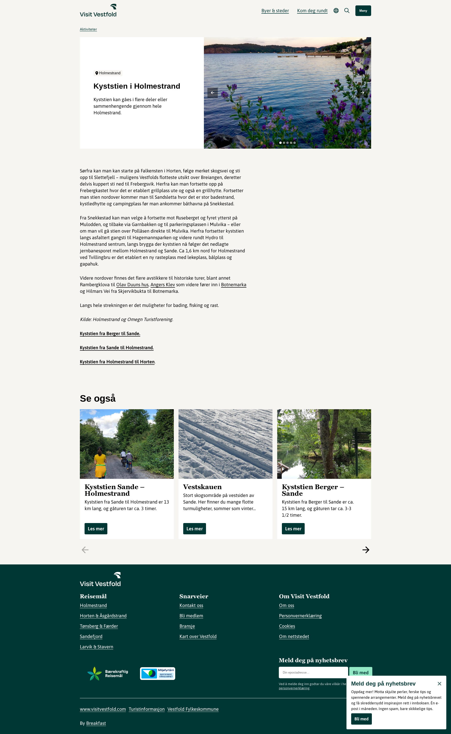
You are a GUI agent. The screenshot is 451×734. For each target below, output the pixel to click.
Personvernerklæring (300, 615)
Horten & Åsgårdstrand (103, 615)
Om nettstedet (294, 636)
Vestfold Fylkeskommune (193, 709)
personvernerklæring (294, 688)
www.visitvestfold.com (103, 709)
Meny (363, 10)
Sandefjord (91, 636)
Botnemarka (233, 284)
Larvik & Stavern (96, 646)
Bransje (187, 626)
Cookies (287, 626)
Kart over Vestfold (198, 636)
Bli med (361, 672)
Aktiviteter (88, 29)
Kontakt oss (191, 605)
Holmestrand (93, 605)
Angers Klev (163, 284)
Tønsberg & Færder (99, 626)
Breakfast (96, 723)
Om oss (286, 605)
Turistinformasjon (147, 709)
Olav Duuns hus (132, 284)
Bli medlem (191, 615)
